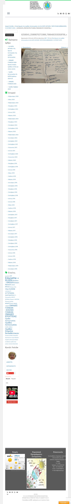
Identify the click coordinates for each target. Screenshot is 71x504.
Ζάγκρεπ (12, 299)
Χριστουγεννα (8, 337)
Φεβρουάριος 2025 (13, 102)
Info (7, 383)
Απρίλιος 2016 (12, 259)
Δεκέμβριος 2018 (12, 185)
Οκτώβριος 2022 (12, 125)
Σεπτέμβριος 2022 (13, 128)
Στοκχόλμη (15, 335)
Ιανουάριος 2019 (12, 182)
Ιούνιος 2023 (11, 112)
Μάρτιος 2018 (12, 211)
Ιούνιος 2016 (11, 256)
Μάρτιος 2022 (12, 131)
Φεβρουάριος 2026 (13, 96)
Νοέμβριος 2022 (12, 122)
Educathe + (12, 278)
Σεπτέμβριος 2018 (13, 195)
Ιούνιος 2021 (11, 150)
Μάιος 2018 (11, 205)
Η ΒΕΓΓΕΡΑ (16, 299)
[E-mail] (61, 14)
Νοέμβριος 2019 (12, 163)
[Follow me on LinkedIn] (8, 494)
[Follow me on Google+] (66, 14)
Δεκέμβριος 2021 (12, 141)
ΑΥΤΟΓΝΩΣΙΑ (9, 293)
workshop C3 (8, 291)
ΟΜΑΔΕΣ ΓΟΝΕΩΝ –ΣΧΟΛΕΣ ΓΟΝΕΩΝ (11, 308)
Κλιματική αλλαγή (9, 301)
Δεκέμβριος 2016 (12, 237)
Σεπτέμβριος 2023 (13, 109)
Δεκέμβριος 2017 (12, 214)
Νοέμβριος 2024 (12, 106)
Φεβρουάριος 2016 (13, 265)
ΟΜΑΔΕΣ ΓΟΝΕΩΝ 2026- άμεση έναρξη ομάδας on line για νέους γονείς (13, 65)
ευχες (13, 337)
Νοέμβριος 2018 (12, 189)
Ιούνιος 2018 (11, 201)
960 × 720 (47, 38)
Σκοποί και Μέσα (9, 335)
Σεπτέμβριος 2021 (13, 144)
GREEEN (10, 282)
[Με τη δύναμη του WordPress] (31, 499)
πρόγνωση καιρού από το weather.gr (18, 470)
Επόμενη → (64, 47)
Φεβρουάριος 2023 (13, 118)
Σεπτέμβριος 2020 (13, 153)
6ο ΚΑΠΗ (7, 276)
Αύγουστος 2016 (12, 249)
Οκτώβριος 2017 (12, 221)
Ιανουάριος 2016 (12, 269)
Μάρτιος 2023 (12, 115)
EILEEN (8, 280)
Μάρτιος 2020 (12, 160)
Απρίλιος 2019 (12, 176)
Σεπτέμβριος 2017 (13, 224)
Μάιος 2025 (11, 99)
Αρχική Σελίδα (9, 26)
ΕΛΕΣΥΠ (13, 297)
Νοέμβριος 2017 (12, 217)
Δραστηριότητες (10, 295)
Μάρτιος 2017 (11, 230)
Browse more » (12, 402)
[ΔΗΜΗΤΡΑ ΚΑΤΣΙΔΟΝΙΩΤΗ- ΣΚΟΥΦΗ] (12, 355)
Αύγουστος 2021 (12, 147)
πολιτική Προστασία (13, 343)
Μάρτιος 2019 (12, 179)
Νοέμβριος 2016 (12, 240)
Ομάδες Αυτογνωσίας (11, 324)
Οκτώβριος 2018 (12, 192)
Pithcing (11, 287)
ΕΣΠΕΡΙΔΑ (7, 299)
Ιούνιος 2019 (11, 169)
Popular (13, 378)
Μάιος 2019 (11, 173)
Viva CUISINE (10, 289)
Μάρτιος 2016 (12, 262)
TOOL (15, 287)
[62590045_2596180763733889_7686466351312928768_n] (44, 65)
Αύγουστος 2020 (12, 157)
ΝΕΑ (12, 303)
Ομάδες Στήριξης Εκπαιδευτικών (12, 331)
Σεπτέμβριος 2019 (13, 166)
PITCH (7, 287)
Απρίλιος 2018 (12, 208)
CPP (11, 276)
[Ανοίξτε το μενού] (8, 13)
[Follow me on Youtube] (69, 14)
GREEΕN (13, 284)
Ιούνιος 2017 (11, 227)
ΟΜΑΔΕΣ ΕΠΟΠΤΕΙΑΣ (11, 315)
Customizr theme (45, 500)
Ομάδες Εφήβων (8, 327)
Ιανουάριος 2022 (12, 138)
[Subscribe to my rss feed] (58, 14)
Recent (8, 378)
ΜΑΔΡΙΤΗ (8, 303)
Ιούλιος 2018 (11, 198)
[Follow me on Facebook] (64, 14)
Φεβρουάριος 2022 (13, 134)
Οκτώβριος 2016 (12, 243)
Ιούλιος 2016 (11, 253)
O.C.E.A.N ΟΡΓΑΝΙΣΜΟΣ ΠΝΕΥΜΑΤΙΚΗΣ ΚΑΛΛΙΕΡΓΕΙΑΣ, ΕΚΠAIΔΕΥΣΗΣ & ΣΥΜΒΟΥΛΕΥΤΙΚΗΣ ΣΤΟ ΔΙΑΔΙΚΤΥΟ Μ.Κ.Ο (35, 496)
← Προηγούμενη (26, 47)
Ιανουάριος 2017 (12, 233)
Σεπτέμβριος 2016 (13, 246)
